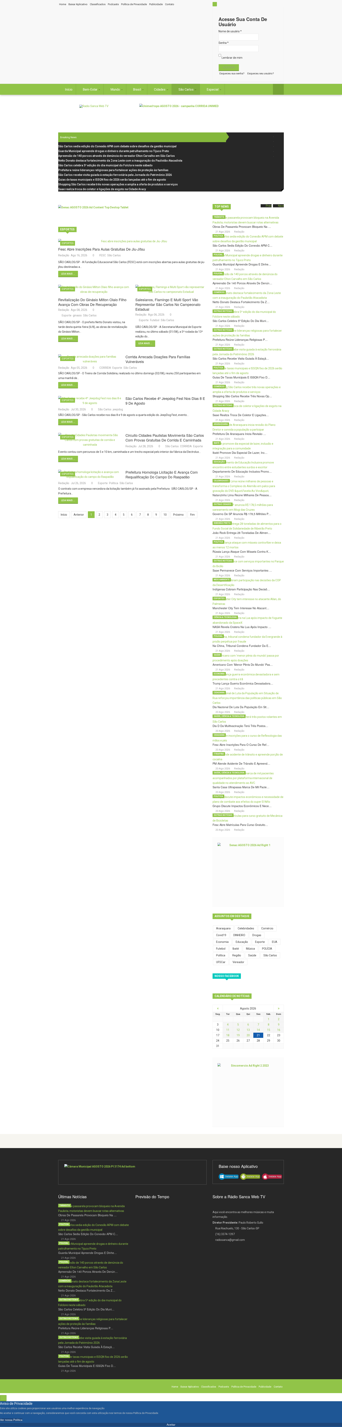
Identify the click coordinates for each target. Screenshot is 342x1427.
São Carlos (186, 89)
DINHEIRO (239, 935)
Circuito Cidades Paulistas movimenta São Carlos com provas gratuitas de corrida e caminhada (164, 437)
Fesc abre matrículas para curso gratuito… (240, 825)
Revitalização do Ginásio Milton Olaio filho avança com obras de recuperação (92, 302)
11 (227, 1029)
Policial (218, 255)
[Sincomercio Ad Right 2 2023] (248, 1091)
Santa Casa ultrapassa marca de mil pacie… (241, 787)
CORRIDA (105, 367)
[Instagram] (278, 146)
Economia (219, 674)
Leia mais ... (68, 273)
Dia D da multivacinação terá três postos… (240, 726)
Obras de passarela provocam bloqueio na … (242, 227)
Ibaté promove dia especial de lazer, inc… (240, 453)
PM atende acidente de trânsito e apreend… (241, 763)
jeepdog (118, 409)
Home (62, 4)
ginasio (77, 315)
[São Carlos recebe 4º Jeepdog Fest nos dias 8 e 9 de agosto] (90, 400)
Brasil (137, 89)
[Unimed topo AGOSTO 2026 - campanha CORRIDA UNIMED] (211, 113)
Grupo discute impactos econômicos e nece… (242, 806)
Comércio (219, 292)
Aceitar (171, 1424)
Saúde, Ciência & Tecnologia (229, 716)
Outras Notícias (223, 311)
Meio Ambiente (222, 579)
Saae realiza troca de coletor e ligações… (241, 415)
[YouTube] (278, 151)
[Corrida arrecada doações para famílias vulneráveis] (90, 359)
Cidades (160, 89)
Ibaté (216, 443)
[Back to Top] (3, 1398)
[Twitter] (278, 141)
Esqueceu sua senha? (231, 73)
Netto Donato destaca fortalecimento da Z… (241, 302)
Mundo (115, 89)
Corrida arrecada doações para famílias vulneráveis (157, 359)
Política (113, 483)
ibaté (236, 948)
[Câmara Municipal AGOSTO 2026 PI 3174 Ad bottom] (132, 1172)
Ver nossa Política (11, 1419)
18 (227, 1035)
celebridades (246, 928)
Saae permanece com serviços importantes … (242, 570)
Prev (269, 205)
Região (236, 955)
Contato (169, 4)
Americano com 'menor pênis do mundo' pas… (243, 665)
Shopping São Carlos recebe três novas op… (242, 396)
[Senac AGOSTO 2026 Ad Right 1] (248, 871)
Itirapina (219, 754)
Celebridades (221, 481)
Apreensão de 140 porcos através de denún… (242, 283)
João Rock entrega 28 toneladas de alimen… (242, 533)
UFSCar (220, 962)
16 (278, 1029)
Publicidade (156, 4)
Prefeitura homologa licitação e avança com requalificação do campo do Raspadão (161, 474)
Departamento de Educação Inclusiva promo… (242, 471)
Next (281, 205)
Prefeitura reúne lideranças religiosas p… (240, 340)
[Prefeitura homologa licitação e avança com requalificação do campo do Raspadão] (90, 474)
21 (258, 1035)
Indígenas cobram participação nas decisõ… (241, 589)
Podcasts (113, 4)
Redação (63, 255)
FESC (102, 255)
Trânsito (219, 217)
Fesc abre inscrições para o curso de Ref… (241, 745)
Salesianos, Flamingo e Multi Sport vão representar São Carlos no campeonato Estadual (167, 304)
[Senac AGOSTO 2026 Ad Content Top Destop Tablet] (132, 214)
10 (165, 514)
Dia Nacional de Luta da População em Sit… (241, 707)
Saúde (217, 655)
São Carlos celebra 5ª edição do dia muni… (241, 321)
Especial (213, 89)
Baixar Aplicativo (77, 4)
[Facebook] (278, 136)
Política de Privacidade (134, 4)
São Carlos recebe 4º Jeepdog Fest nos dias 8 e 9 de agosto (165, 401)
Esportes (67, 243)
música (250, 948)
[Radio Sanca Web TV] (93, 106)
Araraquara (221, 424)
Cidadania (219, 692)
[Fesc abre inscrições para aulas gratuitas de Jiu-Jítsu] (132, 241)
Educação (219, 462)
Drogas (256, 935)
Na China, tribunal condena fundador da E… (242, 646)
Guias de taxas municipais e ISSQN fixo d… (241, 377)
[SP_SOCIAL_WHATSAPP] (278, 156)
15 (268, 1029)
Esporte (66, 315)
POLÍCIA (267, 948)
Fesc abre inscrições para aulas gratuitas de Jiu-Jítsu (101, 249)
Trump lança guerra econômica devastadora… (243, 683)
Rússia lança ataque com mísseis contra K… (242, 552)
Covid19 (221, 935)
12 (238, 1029)
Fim (192, 514)
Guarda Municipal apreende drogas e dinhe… (242, 264)
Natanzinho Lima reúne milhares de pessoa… (242, 495)
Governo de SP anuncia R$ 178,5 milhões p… (242, 514)
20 (248, 1035)
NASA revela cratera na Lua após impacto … (242, 627)
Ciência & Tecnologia (225, 617)
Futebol (154, 320)
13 (248, 1029)
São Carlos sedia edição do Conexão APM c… (242, 245)
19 (238, 1035)
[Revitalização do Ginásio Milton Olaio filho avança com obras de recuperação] (93, 289)
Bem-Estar (90, 89)
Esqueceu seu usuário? (260, 73)
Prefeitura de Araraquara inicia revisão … (239, 434)
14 (258, 1029)
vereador (238, 962)
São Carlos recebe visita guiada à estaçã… (241, 358)
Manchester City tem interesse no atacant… (241, 608)
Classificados (97, 4)
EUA (274, 941)
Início (68, 89)
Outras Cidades (222, 504)
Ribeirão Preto (222, 523)
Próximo (178, 514)
